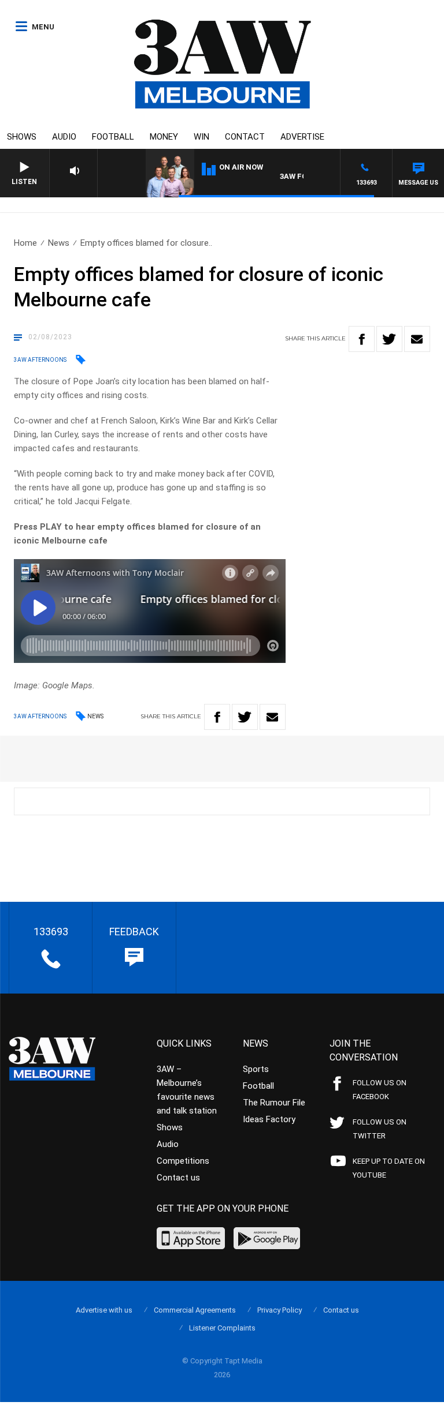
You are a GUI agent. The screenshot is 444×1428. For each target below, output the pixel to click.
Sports (256, 1069)
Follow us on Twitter (379, 1129)
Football (113, 137)
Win (201, 137)
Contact (245, 137)
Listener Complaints (222, 1328)
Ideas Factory (269, 1119)
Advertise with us (104, 1310)
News (58, 243)
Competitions (183, 1161)
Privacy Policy (279, 1310)
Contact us (178, 1177)
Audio (64, 137)
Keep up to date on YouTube (389, 1168)
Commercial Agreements (195, 1310)
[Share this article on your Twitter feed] (389, 339)
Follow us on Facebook (379, 1089)
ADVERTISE (302, 137)
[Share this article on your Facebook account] (362, 339)
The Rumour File (274, 1102)
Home (25, 243)
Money (164, 137)
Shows (21, 137)
